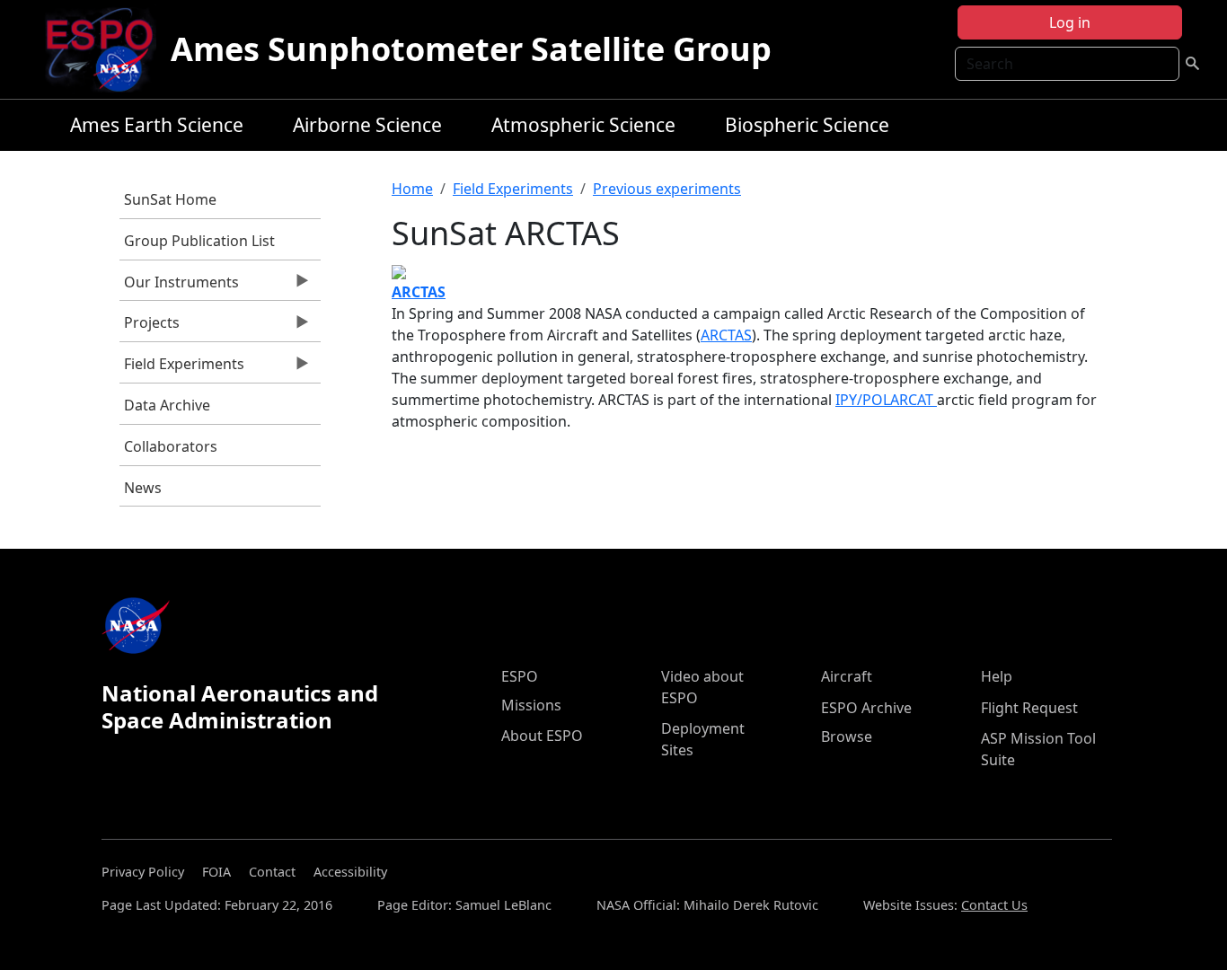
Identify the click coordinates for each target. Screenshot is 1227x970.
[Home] (106, 49)
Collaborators (170, 446)
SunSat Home (170, 199)
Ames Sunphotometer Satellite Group (471, 49)
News (143, 488)
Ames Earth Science (156, 124)
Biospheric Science (807, 124)
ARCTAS (726, 335)
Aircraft (846, 676)
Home (412, 188)
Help (996, 676)
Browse (846, 736)
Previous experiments (667, 188)
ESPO (519, 676)
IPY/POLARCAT (886, 400)
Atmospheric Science (583, 124)
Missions (531, 705)
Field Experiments (181, 368)
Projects (149, 327)
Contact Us (994, 904)
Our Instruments (179, 286)
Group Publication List (199, 241)
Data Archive (167, 405)
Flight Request (1029, 708)
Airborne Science (367, 124)
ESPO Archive (866, 708)
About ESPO (542, 735)
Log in (1069, 22)
